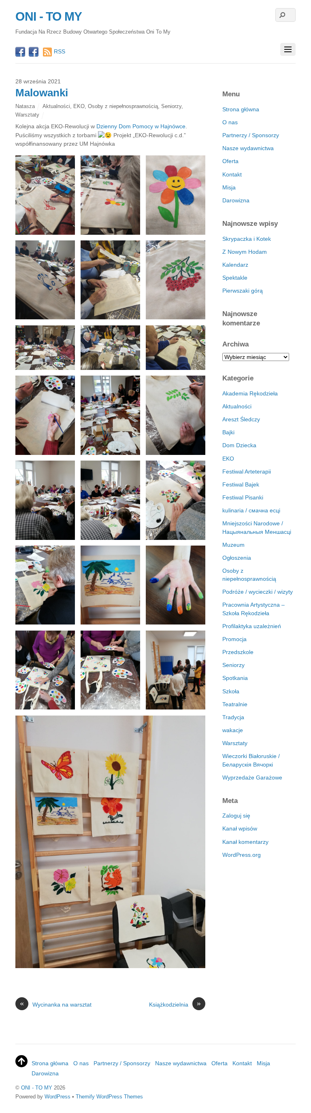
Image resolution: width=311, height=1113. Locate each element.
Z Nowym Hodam (244, 252)
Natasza (25, 106)
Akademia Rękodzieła (250, 393)
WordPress (57, 1097)
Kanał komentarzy (245, 842)
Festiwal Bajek (240, 484)
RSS (59, 51)
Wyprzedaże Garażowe (252, 777)
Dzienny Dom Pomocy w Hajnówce (140, 126)
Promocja (234, 639)
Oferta (230, 161)
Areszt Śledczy (241, 419)
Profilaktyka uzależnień (251, 626)
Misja (229, 187)
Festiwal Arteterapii (246, 471)
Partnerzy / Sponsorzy (250, 135)
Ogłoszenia (236, 557)
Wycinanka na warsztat (56, 1004)
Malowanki (41, 93)
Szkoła (230, 691)
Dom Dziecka (239, 445)
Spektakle (234, 277)
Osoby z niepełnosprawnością (123, 106)
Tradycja (233, 717)
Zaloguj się (236, 815)
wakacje (232, 730)
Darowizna (235, 200)
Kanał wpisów (239, 828)
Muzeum (233, 545)
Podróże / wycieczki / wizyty (257, 591)
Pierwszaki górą (242, 290)
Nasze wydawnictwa (248, 148)
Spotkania (235, 678)
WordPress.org (241, 855)
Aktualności (56, 106)
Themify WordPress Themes (109, 1097)
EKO (79, 106)
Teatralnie (234, 704)
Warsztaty (27, 115)
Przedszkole (237, 652)
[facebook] (20, 52)
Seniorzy (171, 106)
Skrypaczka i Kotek (246, 239)
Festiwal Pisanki (242, 497)
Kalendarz (235, 264)
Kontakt (232, 174)
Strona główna (240, 109)
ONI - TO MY (36, 1088)
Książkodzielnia (175, 1004)
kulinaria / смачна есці (251, 510)
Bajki (228, 432)
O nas (230, 122)
